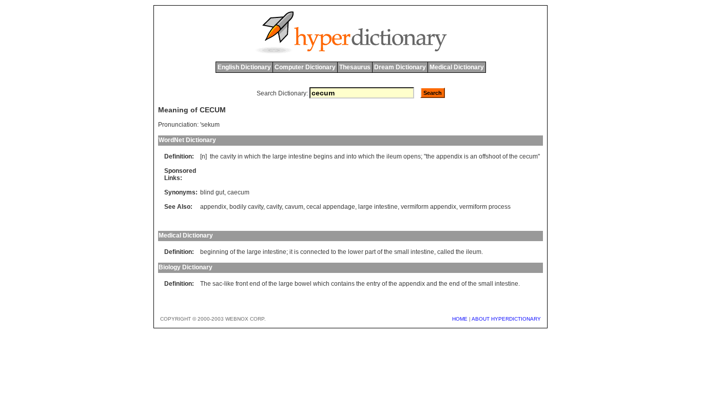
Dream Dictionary (400, 67)
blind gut (212, 192)
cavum (294, 206)
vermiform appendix (428, 206)
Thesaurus (355, 67)
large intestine (378, 206)
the (214, 156)
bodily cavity (246, 206)
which (252, 156)
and (339, 156)
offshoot (490, 156)
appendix (449, 156)
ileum (394, 156)
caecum (238, 192)
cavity (228, 156)
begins (323, 156)
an (473, 156)
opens (412, 156)
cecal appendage (330, 206)
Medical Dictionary (457, 67)
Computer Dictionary (305, 67)
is (466, 156)
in (240, 156)
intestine (300, 156)
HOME (460, 319)
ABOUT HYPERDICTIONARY (506, 319)
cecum (528, 156)
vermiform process (485, 206)
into (351, 156)
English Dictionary (244, 67)
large (279, 156)
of (505, 156)
